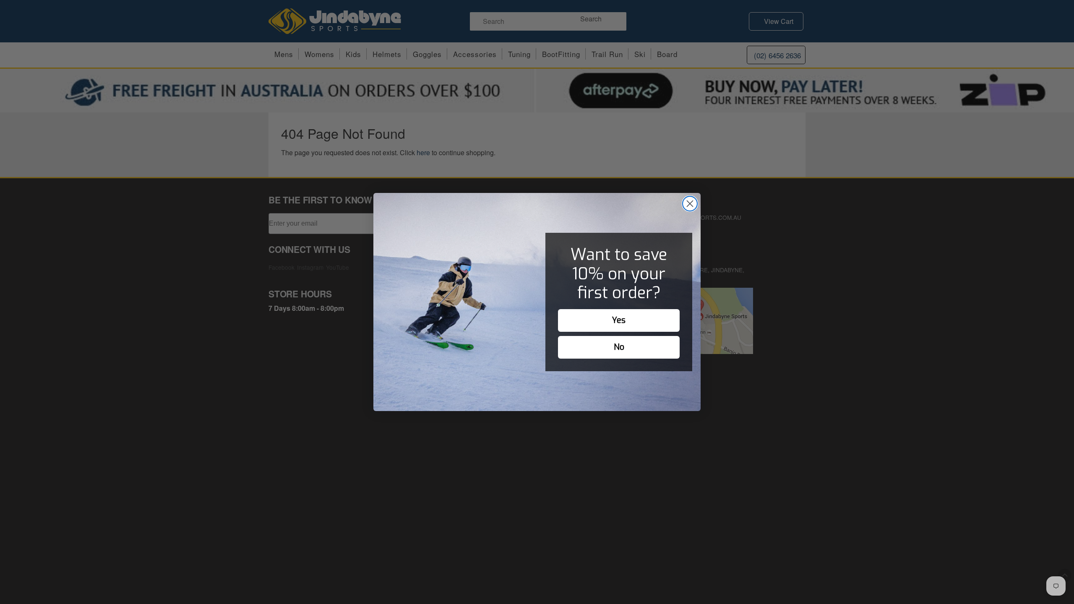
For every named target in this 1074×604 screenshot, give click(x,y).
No (619, 347)
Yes (619, 320)
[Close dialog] (690, 203)
